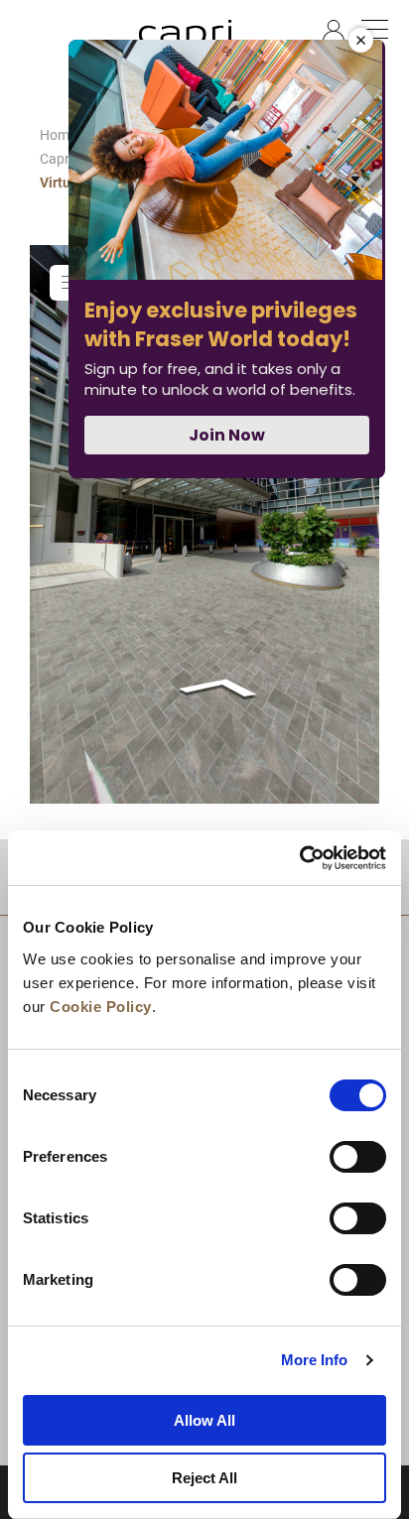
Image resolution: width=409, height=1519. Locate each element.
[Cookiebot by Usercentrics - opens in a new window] (299, 858)
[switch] (358, 1157)
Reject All (204, 1477)
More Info (314, 1359)
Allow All (204, 1420)
